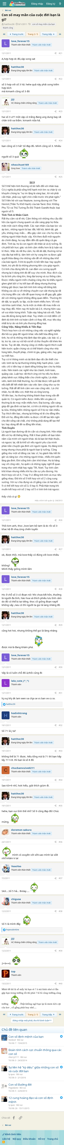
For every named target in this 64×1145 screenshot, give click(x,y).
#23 (60, 111)
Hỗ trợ (41, 1138)
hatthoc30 (9, 24)
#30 (60, 667)
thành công (8, 27)
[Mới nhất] (60, 4)
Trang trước (17, 34)
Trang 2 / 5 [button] (33, 34)
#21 (60, 53)
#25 (60, 176)
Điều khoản (29, 1138)
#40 (60, 983)
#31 (60, 693)
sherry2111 (14, 1057)
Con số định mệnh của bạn (26, 1036)
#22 (60, 78)
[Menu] (4, 3)
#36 (60, 842)
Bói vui (20, 1039)
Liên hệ (6, 1138)
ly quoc (12, 1074)
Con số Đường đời (20, 1084)
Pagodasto (13, 1087)
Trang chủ (52, 1138)
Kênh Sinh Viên (12, 1134)
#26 (60, 520)
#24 (60, 140)
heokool (12, 1039)
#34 (60, 780)
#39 (60, 950)
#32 (60, 725)
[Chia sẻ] (55, 53)
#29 (60, 625)
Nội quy (17, 1138)
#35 (60, 805)
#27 (60, 549)
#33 (60, 750)
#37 (60, 878)
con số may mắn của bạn (43, 24)
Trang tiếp (47, 34)
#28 (60, 589)
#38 (60, 911)
